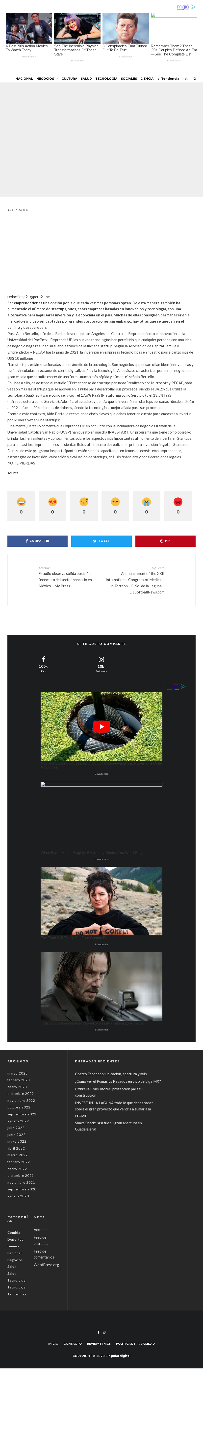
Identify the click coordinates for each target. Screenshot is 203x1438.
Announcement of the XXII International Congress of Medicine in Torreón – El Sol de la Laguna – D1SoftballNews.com (135, 580)
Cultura (69, 78)
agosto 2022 (18, 1121)
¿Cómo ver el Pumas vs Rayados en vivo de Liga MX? (118, 1081)
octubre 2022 (18, 1107)
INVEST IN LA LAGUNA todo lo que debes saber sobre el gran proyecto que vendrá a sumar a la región (114, 1109)
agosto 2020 (18, 1196)
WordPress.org (46, 1264)
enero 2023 (17, 1087)
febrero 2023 (18, 1080)
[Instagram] (104, 1332)
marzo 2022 (17, 1155)
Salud (86, 78)
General (69, 128)
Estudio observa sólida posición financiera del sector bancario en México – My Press (65, 577)
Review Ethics (99, 1343)
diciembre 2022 (20, 1094)
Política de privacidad (135, 1343)
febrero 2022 (18, 1162)
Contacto (73, 1343)
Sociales (129, 78)
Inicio (53, 1343)
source (13, 473)
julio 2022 (16, 1128)
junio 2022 (16, 1135)
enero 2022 (17, 1169)
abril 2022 (16, 1148)
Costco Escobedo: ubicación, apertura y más (111, 1074)
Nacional (24, 78)
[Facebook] (98, 1332)
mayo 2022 (16, 1141)
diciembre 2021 (20, 1176)
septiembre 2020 (21, 1189)
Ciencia (146, 78)
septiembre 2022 (21, 1114)
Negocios (45, 78)
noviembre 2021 (21, 1182)
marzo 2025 (17, 1073)
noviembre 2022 (21, 1101)
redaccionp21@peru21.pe (28, 296)
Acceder (40, 1229)
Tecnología (106, 78)
